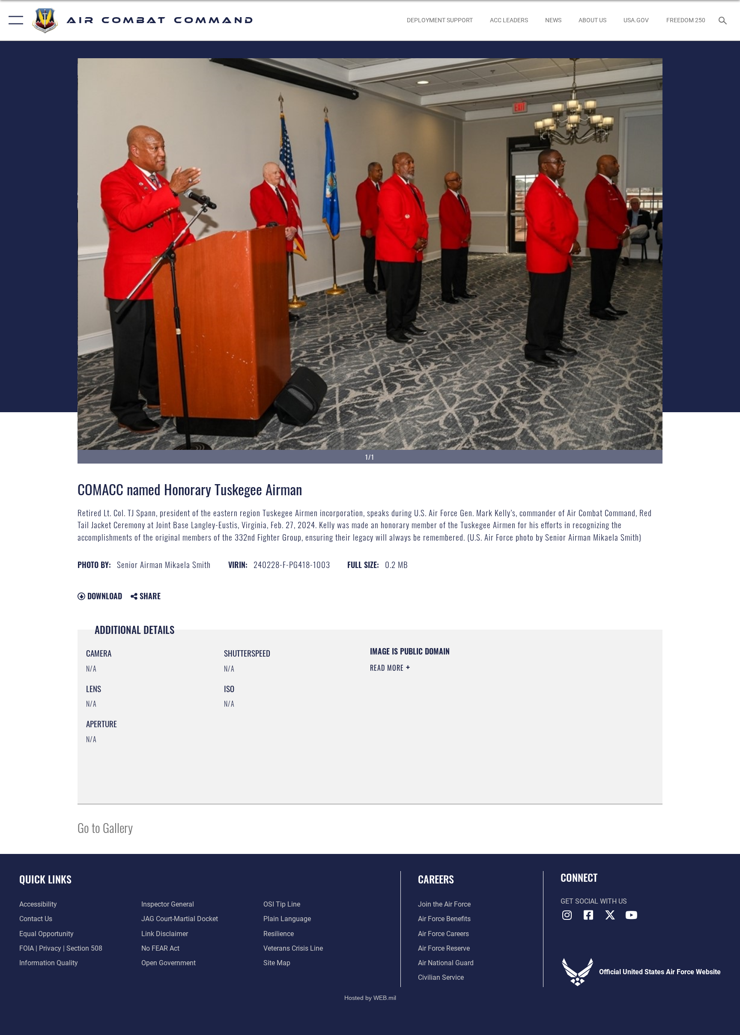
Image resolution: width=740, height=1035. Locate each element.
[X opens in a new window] (609, 915)
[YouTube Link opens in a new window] (631, 915)
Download (103, 595)
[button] (14, 20)
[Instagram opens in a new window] (567, 915)
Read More (388, 668)
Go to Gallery (105, 827)
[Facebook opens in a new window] (588, 915)
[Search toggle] (723, 20)
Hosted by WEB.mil (370, 997)
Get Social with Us (594, 901)
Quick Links (45, 878)
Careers (436, 878)
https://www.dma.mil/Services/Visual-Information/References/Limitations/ (470, 722)
